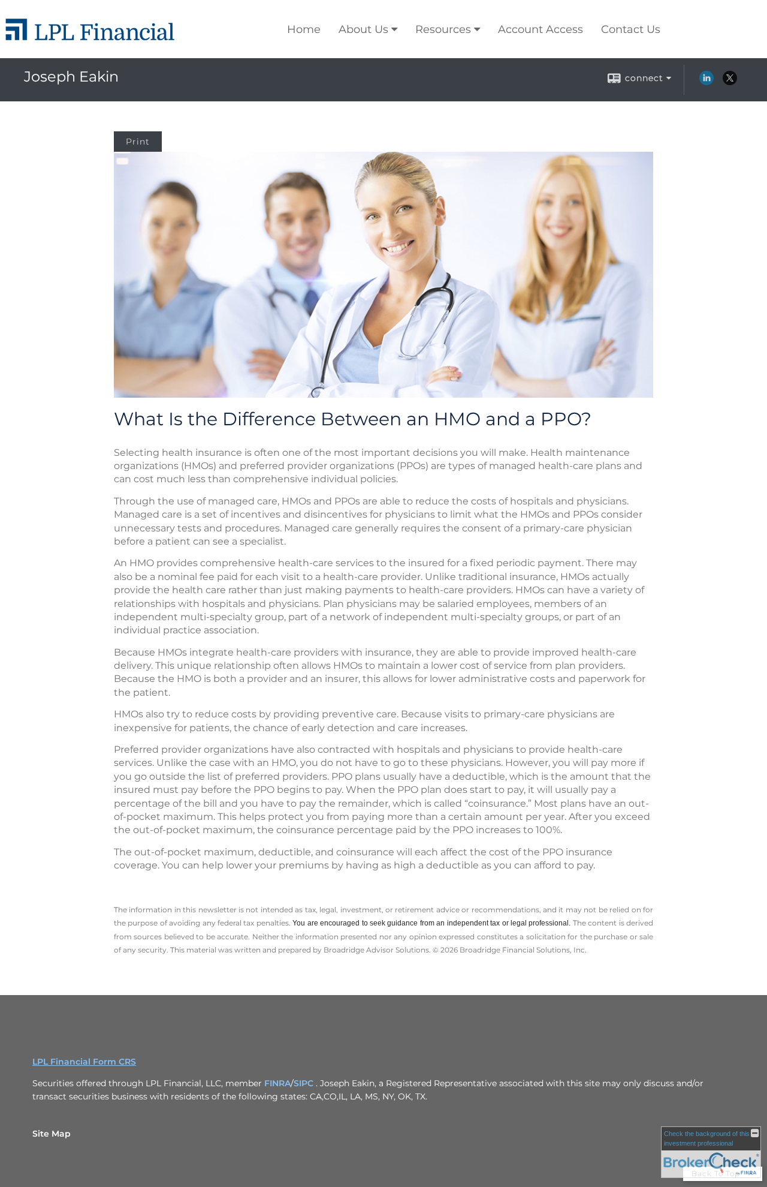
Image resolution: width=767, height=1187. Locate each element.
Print (138, 141)
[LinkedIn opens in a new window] (706, 82)
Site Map (51, 1133)
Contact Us (630, 29)
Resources (443, 29)
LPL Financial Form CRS (84, 1061)
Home (304, 29)
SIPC (305, 1083)
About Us (363, 29)
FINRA (277, 1083)
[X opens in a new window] (730, 82)
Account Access (540, 29)
